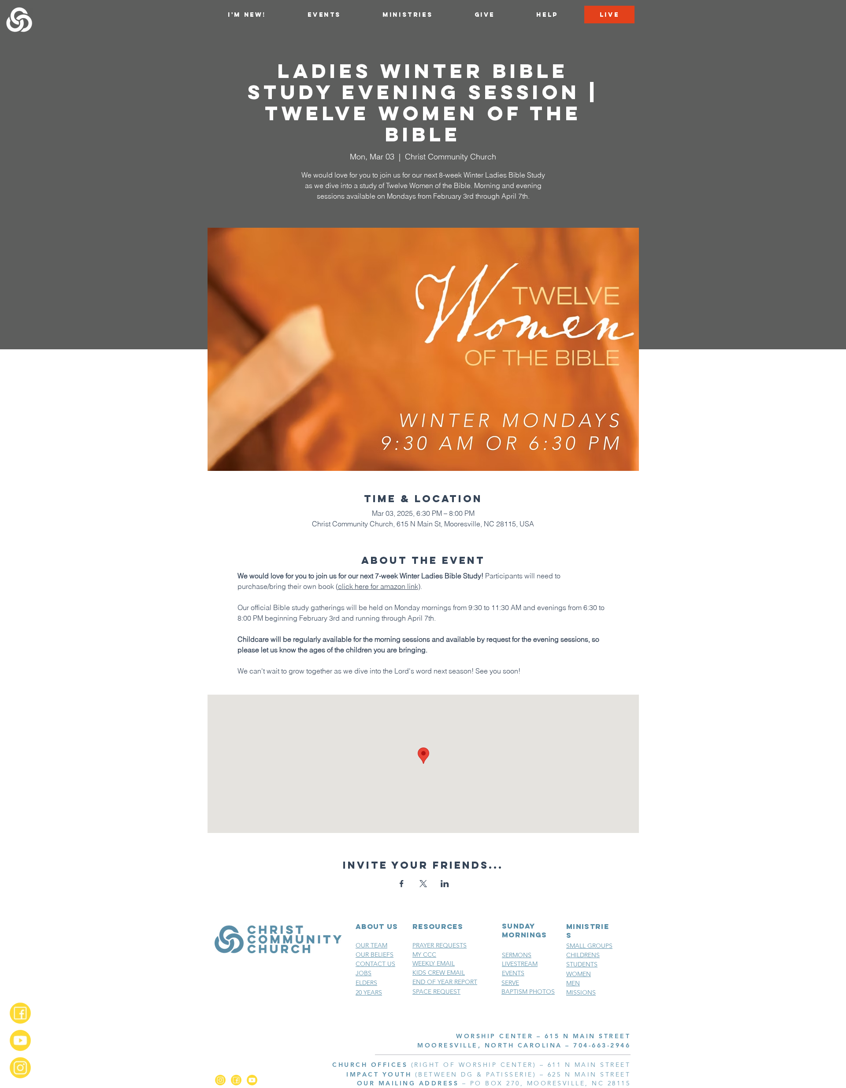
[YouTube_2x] (20, 1040)
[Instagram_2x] (20, 1067)
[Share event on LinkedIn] (445, 883)
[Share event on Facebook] (401, 883)
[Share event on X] (423, 883)
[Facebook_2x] (20, 1013)
